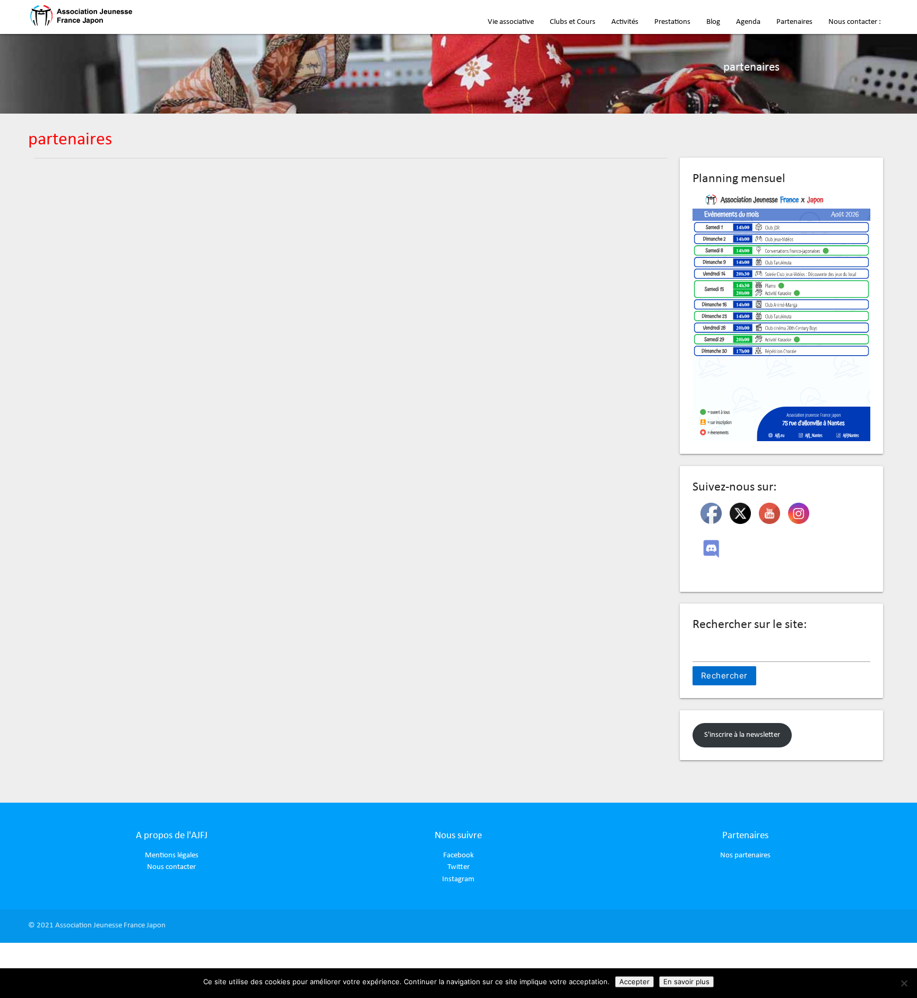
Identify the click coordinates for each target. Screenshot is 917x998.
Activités (624, 22)
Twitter (458, 867)
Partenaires (794, 22)
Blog (713, 22)
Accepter (634, 981)
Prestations (672, 22)
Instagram (458, 879)
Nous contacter (171, 867)
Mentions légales (171, 855)
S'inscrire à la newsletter (742, 735)
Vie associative (511, 22)
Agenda (748, 22)
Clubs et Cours (572, 22)
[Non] (903, 983)
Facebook (458, 855)
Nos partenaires (745, 855)
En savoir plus (686, 981)
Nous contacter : (854, 22)
